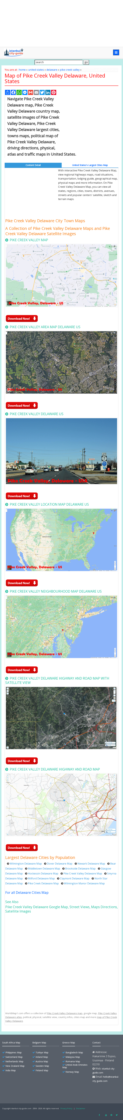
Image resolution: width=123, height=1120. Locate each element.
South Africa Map (11, 1042)
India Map (10, 1070)
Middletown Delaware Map (44, 868)
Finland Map (42, 1070)
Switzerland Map (14, 1056)
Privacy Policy (66, 1108)
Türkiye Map (42, 1052)
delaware (51, 69)
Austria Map (42, 1061)
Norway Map (72, 1071)
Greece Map (68, 1042)
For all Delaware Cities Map (27, 892)
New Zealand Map (15, 1065)
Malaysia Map (73, 1056)
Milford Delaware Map (41, 878)
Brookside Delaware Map (80, 868)
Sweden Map (42, 1065)
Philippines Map (13, 1052)
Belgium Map (39, 1042)
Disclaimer (80, 1108)
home (22, 69)
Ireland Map (42, 1056)
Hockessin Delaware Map (43, 873)
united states (36, 69)
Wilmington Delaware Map (26, 863)
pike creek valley (70, 69)
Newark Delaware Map (91, 863)
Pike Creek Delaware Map (43, 883)
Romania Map (73, 1061)
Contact (96, 1042)
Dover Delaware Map (59, 863)
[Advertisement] (61, 23)
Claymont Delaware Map (74, 878)
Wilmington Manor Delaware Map (84, 883)
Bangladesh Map (74, 1052)
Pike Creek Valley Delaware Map (82, 873)
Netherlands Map (14, 1061)
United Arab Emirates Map (74, 1066)
